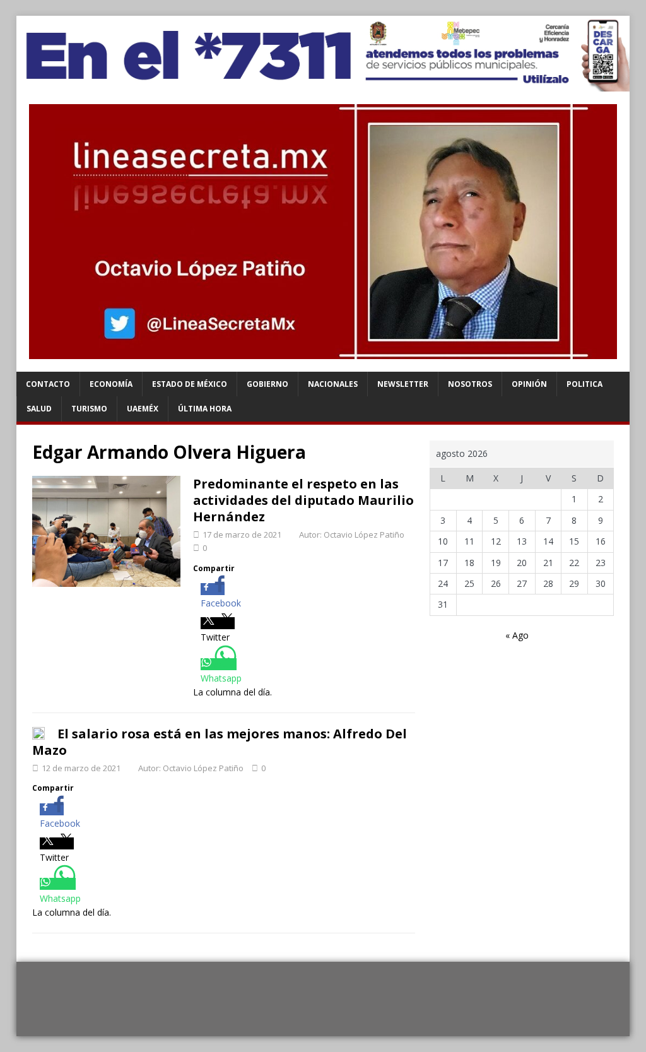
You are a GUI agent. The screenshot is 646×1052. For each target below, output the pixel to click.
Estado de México (189, 384)
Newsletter (402, 384)
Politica (584, 384)
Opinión (529, 384)
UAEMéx (142, 408)
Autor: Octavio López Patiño (351, 534)
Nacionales (333, 384)
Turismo (89, 408)
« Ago (517, 635)
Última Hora (205, 408)
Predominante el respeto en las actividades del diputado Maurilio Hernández (303, 500)
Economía (111, 384)
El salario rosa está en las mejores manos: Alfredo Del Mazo (219, 742)
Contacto (48, 384)
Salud (39, 408)
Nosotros (470, 384)
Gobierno (267, 384)
